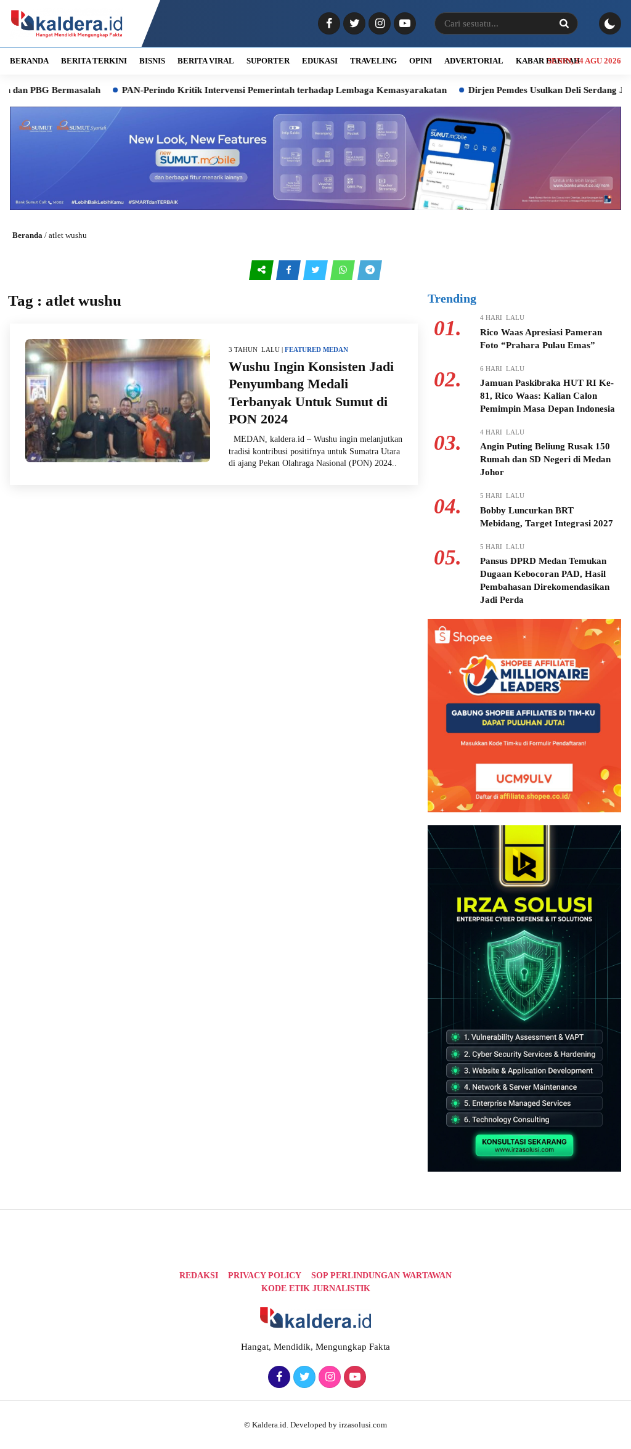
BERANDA (29, 60)
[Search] (564, 23)
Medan (335, 349)
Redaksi (198, 1275)
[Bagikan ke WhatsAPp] (343, 270)
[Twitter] (352, 24)
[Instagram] (378, 24)
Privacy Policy (264, 1275)
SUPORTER (268, 60)
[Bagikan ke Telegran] (369, 270)
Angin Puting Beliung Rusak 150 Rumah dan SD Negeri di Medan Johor (545, 459)
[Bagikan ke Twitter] (316, 270)
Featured (303, 349)
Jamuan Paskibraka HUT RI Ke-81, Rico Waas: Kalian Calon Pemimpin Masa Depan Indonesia (547, 396)
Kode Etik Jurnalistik (315, 1288)
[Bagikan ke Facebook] (289, 270)
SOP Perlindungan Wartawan (381, 1275)
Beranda (27, 235)
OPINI (420, 60)
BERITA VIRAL (205, 60)
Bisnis (152, 60)
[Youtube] (403, 24)
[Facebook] (327, 24)
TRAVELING (373, 60)
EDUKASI (320, 60)
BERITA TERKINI (94, 60)
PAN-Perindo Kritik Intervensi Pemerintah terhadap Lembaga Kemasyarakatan (248, 90)
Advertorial (473, 60)
